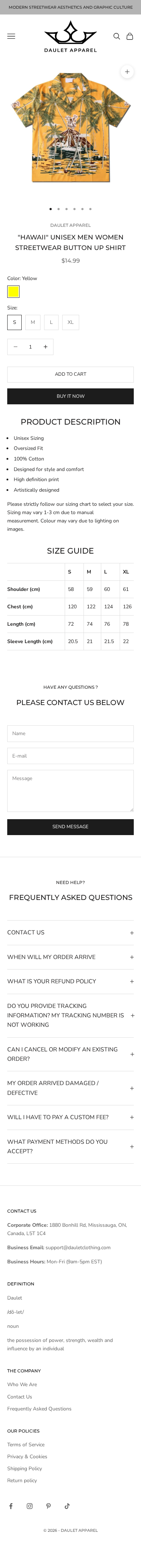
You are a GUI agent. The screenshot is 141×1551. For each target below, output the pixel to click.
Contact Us (19, 1396)
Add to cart (70, 374)
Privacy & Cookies (27, 1456)
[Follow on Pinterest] (48, 1506)
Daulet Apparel (70, 225)
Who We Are (22, 1384)
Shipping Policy (24, 1468)
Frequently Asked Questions (39, 1408)
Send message (70, 827)
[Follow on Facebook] (10, 1506)
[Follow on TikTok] (67, 1506)
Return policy (22, 1480)
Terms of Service (25, 1444)
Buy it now (71, 396)
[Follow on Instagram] (29, 1506)
